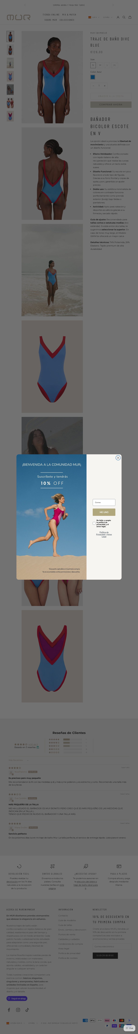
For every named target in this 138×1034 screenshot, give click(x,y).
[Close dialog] (118, 457)
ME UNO (104, 512)
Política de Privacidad (102, 533)
